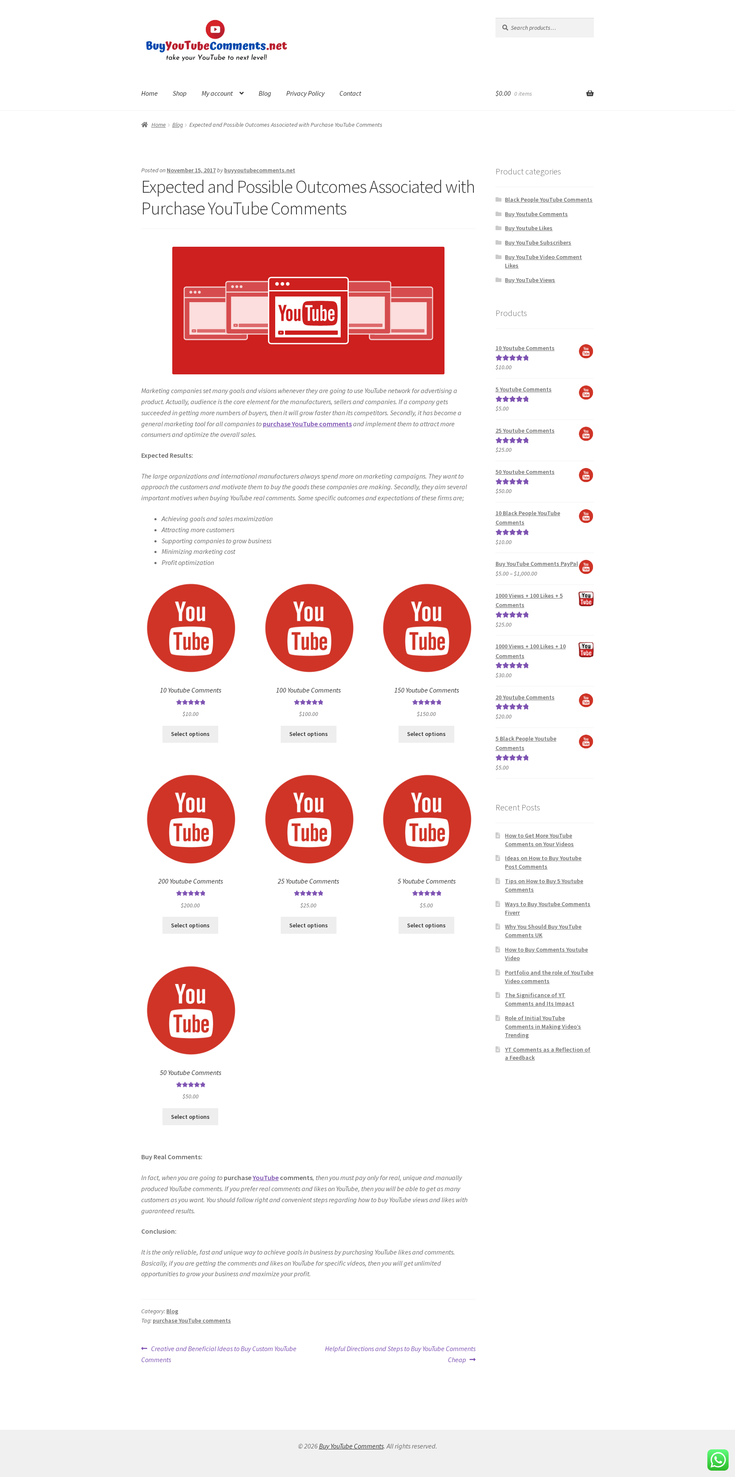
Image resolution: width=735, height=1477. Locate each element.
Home (149, 93)
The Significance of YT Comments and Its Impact (539, 999)
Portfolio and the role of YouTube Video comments (549, 977)
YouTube (266, 1177)
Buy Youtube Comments (536, 214)
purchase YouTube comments (192, 1320)
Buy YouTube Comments (351, 1446)
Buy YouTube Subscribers (538, 242)
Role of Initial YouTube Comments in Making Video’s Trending (543, 1026)
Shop (180, 93)
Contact (350, 93)
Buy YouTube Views (530, 280)
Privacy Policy (305, 93)
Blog (265, 93)
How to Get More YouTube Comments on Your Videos (539, 840)
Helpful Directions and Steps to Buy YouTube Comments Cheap (400, 1354)
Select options (190, 734)
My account (217, 93)
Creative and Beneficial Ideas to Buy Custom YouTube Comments (218, 1354)
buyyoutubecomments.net (259, 170)
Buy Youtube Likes (529, 228)
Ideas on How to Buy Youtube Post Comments (543, 862)
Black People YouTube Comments (549, 199)
